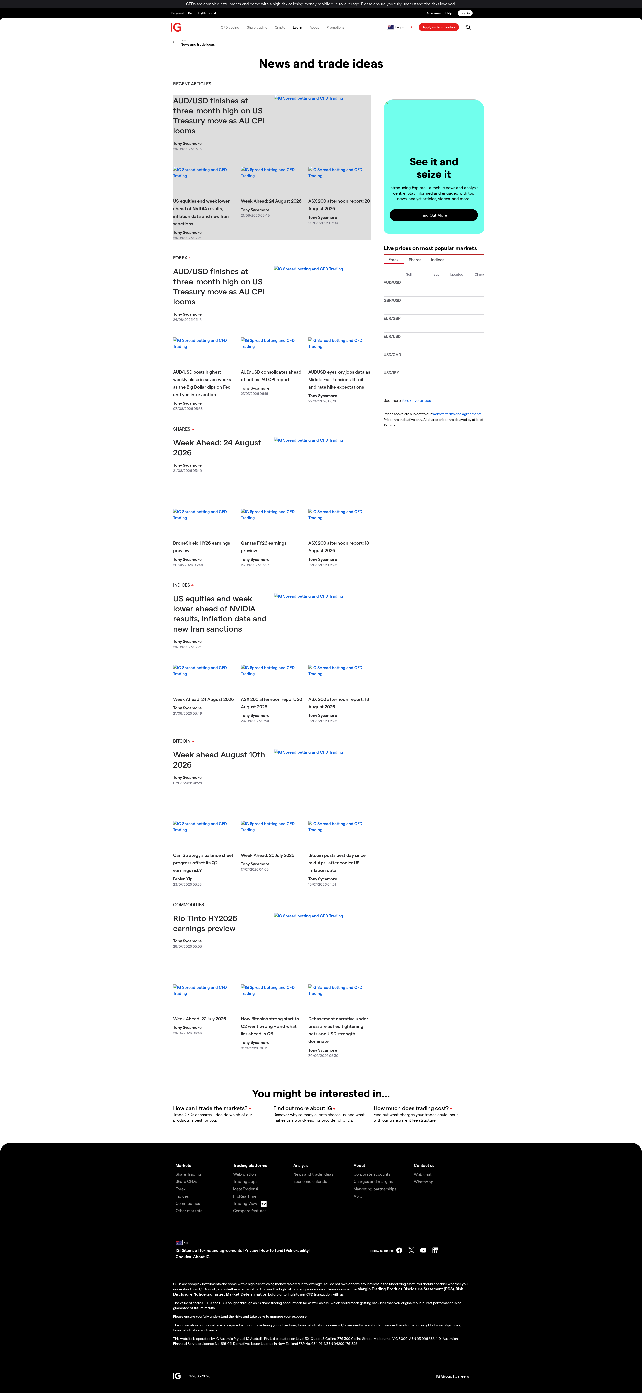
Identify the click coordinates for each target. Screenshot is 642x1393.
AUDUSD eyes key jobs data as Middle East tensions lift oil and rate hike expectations (339, 379)
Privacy (251, 1250)
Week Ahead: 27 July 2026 (199, 1018)
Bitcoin (181, 740)
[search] (468, 27)
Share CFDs (186, 1181)
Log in (465, 13)
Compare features (249, 1210)
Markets (183, 1165)
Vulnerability (297, 1250)
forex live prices (416, 400)
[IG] (176, 27)
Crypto (280, 27)
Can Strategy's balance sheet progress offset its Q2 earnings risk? (203, 862)
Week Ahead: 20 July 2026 (267, 855)
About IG (201, 1256)
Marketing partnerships (375, 1188)
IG (178, 1250)
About (314, 27)
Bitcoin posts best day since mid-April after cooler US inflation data (337, 862)
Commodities (188, 904)
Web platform (246, 1174)
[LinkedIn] (435, 1250)
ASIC (358, 1196)
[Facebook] (399, 1250)
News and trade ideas (313, 1174)
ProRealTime (244, 1196)
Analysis (300, 1165)
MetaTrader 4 (245, 1188)
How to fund (271, 1250)
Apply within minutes (439, 27)
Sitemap (189, 1250)
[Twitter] (411, 1250)
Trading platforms (250, 1165)
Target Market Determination (240, 1294)
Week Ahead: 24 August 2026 (271, 200)
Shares (181, 428)
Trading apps (245, 1181)
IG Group (444, 1376)
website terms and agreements (457, 414)
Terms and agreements (220, 1250)
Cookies (183, 1256)
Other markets (189, 1210)
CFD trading (230, 27)
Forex (180, 257)
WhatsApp (423, 1181)
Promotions (335, 27)
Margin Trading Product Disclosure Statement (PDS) (405, 1288)
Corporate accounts (372, 1174)
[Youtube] (423, 1250)
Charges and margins (373, 1181)
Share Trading (188, 1174)
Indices (181, 584)
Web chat (423, 1174)
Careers (462, 1376)
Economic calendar (311, 1181)
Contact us (424, 1165)
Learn (297, 27)
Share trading (257, 27)
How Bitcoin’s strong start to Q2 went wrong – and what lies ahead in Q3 (270, 1026)
